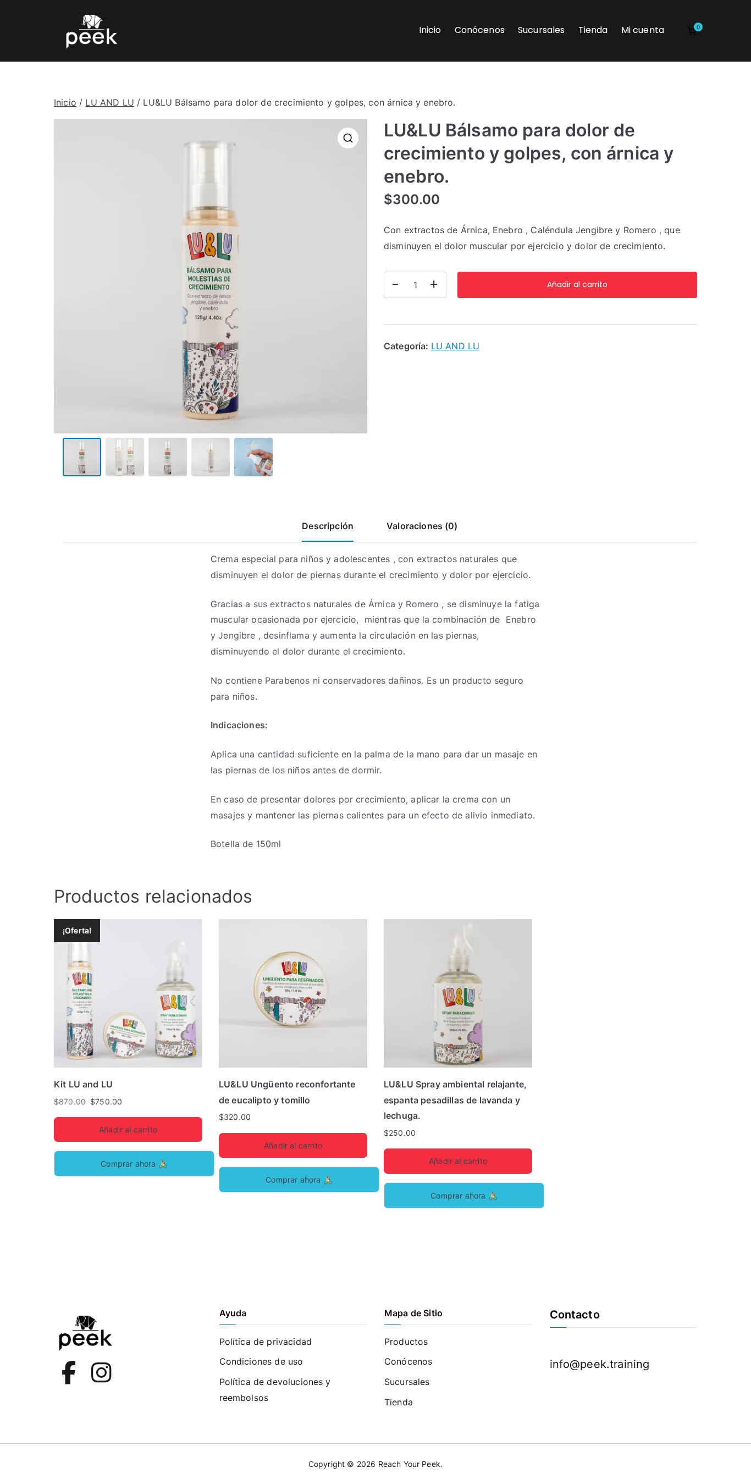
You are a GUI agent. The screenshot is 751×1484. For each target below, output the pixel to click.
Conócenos (480, 30)
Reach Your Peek (409, 1464)
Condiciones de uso (261, 1361)
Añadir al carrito (577, 284)
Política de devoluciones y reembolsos (275, 1389)
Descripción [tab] (328, 525)
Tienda (593, 30)
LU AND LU (109, 102)
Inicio (430, 30)
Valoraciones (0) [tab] (422, 525)
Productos (406, 1341)
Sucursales (541, 30)
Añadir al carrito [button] (128, 1129)
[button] (348, 138)
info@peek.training (600, 1364)
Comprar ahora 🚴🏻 (134, 1163)
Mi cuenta (642, 30)
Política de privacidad (265, 1341)
